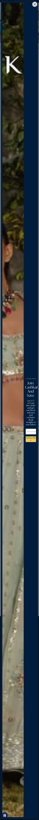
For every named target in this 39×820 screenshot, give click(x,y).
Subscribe (31, 439)
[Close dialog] (34, 4)
